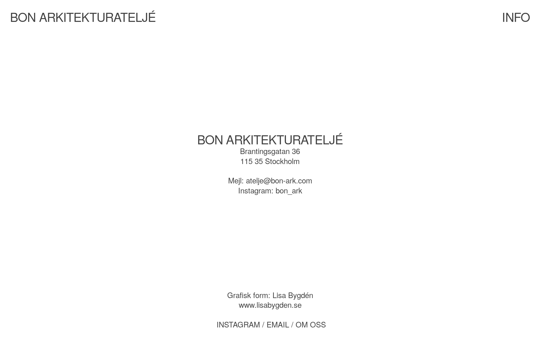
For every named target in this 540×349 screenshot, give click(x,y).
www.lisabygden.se (270, 304)
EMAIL (278, 324)
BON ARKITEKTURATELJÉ (83, 16)
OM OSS (311, 324)
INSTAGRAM (238, 324)
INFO (516, 16)
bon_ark (289, 190)
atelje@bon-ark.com (279, 180)
